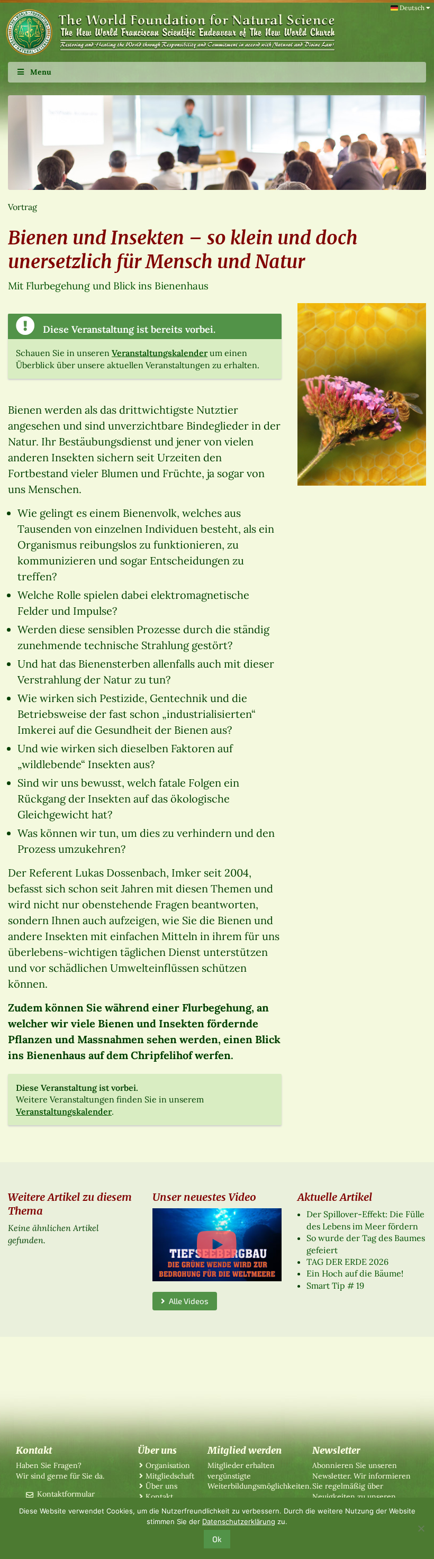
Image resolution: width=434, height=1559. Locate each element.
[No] (420, 1528)
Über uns (161, 1486)
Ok (217, 1539)
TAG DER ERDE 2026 (347, 1261)
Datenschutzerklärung (238, 1521)
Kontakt (159, 1496)
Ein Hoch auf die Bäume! (354, 1273)
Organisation (168, 1465)
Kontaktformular (66, 1494)
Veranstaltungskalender (159, 353)
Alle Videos (187, 1301)
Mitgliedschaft (170, 1476)
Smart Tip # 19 (335, 1285)
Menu (40, 72)
